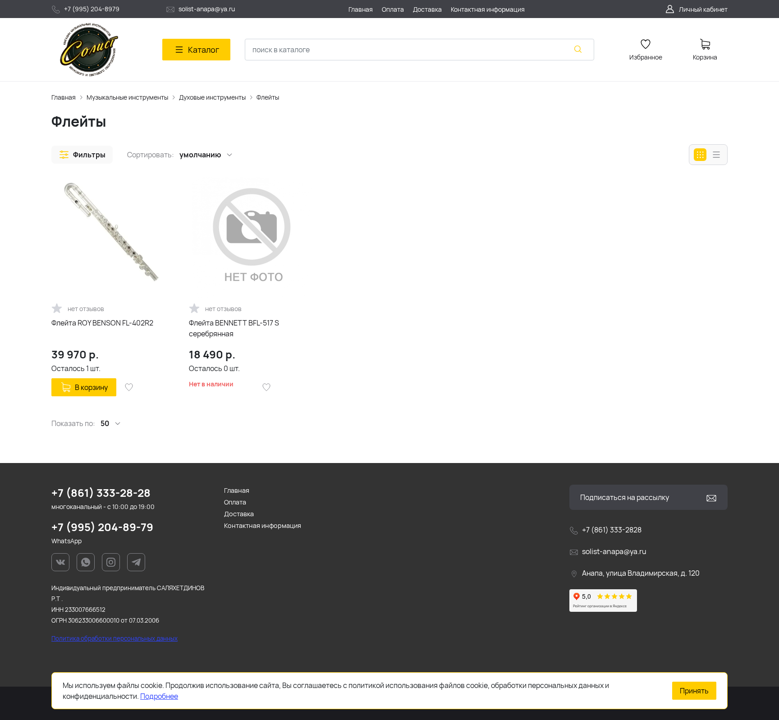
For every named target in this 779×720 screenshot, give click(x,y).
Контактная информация (262, 525)
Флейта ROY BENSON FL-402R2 (102, 323)
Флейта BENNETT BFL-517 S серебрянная (234, 328)
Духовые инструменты (212, 97)
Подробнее (159, 696)
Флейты (268, 97)
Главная (63, 97)
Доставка (239, 513)
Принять (694, 691)
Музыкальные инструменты (127, 97)
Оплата (235, 502)
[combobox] (419, 49)
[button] (82, 155)
